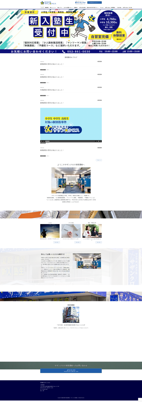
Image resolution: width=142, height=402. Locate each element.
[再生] (41, 140)
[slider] (70, 140)
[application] (71, 124)
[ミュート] (98, 140)
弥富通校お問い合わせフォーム (95, 2)
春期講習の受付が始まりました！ (52, 76)
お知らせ (99, 60)
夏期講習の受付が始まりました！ (52, 63)
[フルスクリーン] (100, 140)
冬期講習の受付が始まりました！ (52, 89)
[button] (10, 30)
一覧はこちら (99, 159)
